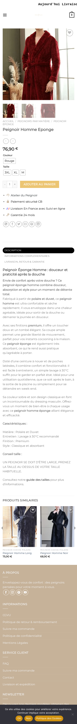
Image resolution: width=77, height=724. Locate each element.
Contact (8, 677)
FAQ (6, 663)
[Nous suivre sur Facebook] (6, 592)
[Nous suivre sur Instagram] (12, 592)
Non (28, 718)
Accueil (8, 121)
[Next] (68, 64)
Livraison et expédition (19, 684)
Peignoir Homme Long (17, 553)
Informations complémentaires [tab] (26, 256)
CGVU (7, 615)
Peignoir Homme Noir (54, 553)
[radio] (9, 161)
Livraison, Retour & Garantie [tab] (24, 261)
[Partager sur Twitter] (19, 224)
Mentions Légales (15, 643)
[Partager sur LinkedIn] (38, 224)
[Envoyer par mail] (25, 224)
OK (19, 718)
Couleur (7, 155)
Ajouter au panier (40, 184)
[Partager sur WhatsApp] (6, 224)
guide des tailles (38, 479)
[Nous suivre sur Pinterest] (19, 592)
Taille (6, 167)
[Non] (72, 715)
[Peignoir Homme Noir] (57, 526)
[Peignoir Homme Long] (20, 526)
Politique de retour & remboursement (30, 622)
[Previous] (8, 64)
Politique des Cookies (48, 718)
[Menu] (5, 15)
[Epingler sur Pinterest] (32, 224)
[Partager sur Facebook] (12, 224)
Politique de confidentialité (22, 636)
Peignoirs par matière (34, 121)
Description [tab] (12, 250)
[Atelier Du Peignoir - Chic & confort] (38, 15)
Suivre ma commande (19, 629)
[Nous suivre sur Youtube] (25, 592)
